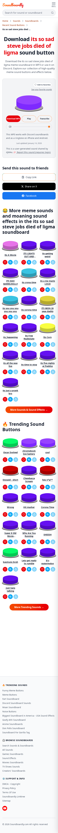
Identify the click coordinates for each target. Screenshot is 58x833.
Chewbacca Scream (29, 480)
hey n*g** (47, 479)
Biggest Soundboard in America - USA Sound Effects (28, 715)
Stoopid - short (10, 479)
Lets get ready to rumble (29, 562)
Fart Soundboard (10, 698)
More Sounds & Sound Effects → (29, 409)
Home (5, 20)
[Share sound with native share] (15, 262)
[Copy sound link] (10, 262)
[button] (29, 102)
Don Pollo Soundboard (13, 728)
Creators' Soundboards (13, 770)
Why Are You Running (29, 535)
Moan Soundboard (11, 707)
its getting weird (47, 255)
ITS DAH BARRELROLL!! (10, 282)
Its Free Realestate (29, 337)
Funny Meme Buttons (13, 690)
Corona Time (47, 507)
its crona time (29, 282)
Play (29, 118)
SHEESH (48, 534)
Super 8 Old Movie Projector (10, 535)
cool (47, 452)
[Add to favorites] (5, 262)
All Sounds (7, 749)
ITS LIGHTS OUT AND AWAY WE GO (29, 255)
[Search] (52, 13)
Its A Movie (10, 255)
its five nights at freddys (47, 365)
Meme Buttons (9, 694)
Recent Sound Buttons (13, 25)
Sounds (16, 20)
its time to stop (29, 364)
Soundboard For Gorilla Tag (16, 732)
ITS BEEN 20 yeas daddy (47, 310)
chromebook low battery (29, 452)
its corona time (29, 309)
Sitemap (6, 800)
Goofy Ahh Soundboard (14, 719)
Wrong (10, 507)
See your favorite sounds (41, 89)
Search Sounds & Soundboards (17, 745)
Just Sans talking (10, 589)
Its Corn (47, 337)
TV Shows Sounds (11, 766)
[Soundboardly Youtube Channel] (4, 808)
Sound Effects (9, 758)
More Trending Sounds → (29, 607)
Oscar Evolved (10, 452)
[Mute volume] (10, 127)
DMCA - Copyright (11, 784)
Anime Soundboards (12, 724)
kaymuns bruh (10, 562)
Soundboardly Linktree (13, 796)
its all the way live (10, 365)
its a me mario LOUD (47, 282)
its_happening (10, 337)
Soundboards (32, 20)
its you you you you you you (10, 310)
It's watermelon (47, 562)
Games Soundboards (12, 754)
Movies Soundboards (12, 762)
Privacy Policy (9, 788)
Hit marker (29, 507)
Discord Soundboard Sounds (16, 703)
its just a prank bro (10, 392)
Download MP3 (13, 118)
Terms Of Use (9, 792)
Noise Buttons (9, 711)
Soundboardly (12, 5)
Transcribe (44, 118)
